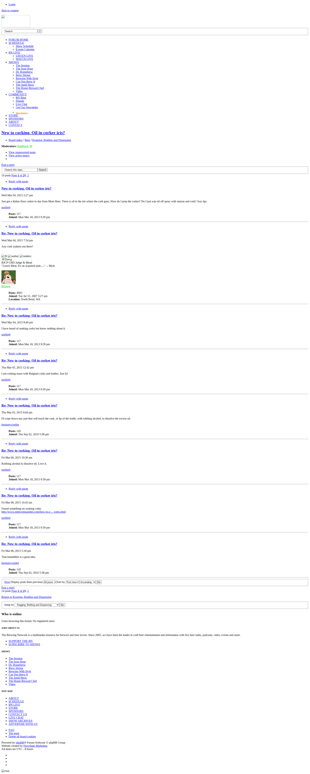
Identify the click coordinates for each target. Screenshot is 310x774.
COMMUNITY (18, 94)
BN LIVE (14, 52)
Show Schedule (25, 46)
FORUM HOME (18, 39)
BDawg (5, 286)
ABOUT (14, 121)
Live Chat (21, 104)
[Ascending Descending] (91, 581)
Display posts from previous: (27, 581)
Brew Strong (23, 75)
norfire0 (5, 207)
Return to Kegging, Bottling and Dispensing (26, 597)
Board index (16, 140)
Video (19, 91)
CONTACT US (18, 714)
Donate (20, 100)
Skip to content (9, 10)
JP (31, 146)
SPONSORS (16, 118)
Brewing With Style (27, 78)
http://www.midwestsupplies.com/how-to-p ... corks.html (33, 511)
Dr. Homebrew (24, 71)
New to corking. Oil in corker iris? (33, 132)
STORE (13, 115)
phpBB (20, 742)
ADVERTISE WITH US (23, 723)
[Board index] (15, 26)
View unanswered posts (22, 152)
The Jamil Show (25, 84)
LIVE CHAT (16, 717)
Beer (27, 140)
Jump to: (9, 604)
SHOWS (14, 62)
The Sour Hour (24, 68)
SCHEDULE (16, 42)
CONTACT (15, 125)
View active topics (19, 155)
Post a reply (8, 164)
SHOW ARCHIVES (20, 720)
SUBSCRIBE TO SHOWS (24, 644)
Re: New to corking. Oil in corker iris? (29, 233)
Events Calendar (25, 49)
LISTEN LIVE (24, 55)
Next (7, 581)
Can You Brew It (25, 81)
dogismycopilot (10, 424)
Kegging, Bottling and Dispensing (51, 140)
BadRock (22, 146)
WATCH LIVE (24, 59)
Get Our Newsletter (27, 107)
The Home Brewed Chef (30, 88)
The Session (23, 65)
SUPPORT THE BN (21, 641)
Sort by (61, 581)
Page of (17, 175)
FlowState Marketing (35, 745)
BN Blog (21, 97)
